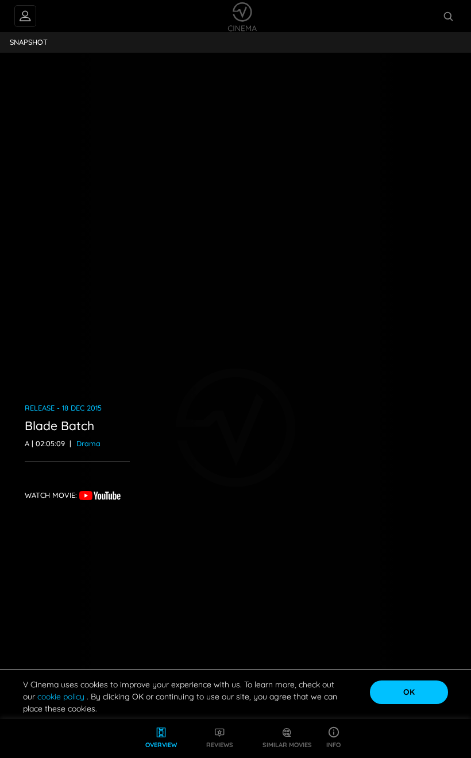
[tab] (29, 42)
